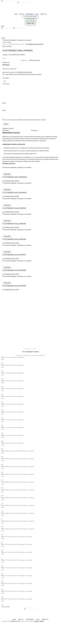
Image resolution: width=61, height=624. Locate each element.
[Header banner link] (30, 312)
